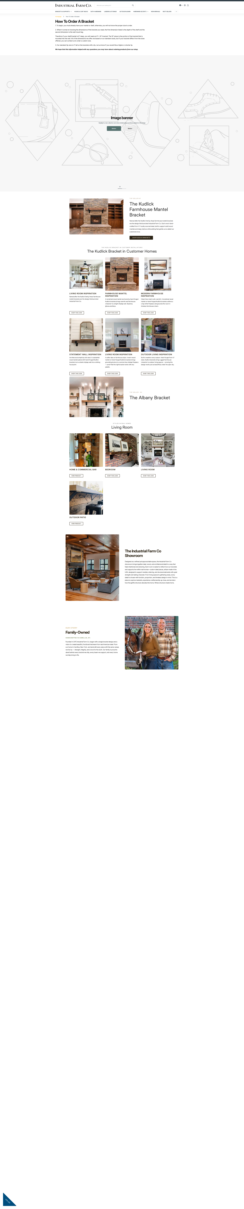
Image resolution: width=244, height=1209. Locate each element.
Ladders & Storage (110, 11)
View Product (76, 476)
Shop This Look (76, 312)
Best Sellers (167, 11)
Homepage (58, 16)
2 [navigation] (124, 187)
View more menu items (176, 11)
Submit (133, 5)
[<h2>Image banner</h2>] (122, 124)
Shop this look (148, 312)
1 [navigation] (120, 187)
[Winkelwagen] (188, 5)
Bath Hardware (96, 11)
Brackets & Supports (62, 11)
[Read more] (180, 5)
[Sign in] (185, 5)
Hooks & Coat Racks (81, 11)
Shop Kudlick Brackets (141, 237)
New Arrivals (155, 11)
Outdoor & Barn (125, 11)
